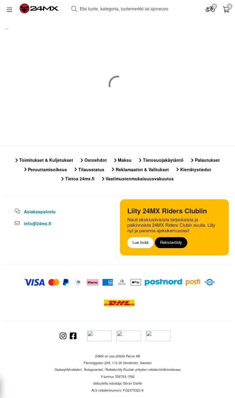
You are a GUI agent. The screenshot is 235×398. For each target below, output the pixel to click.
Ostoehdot (95, 160)
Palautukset (207, 160)
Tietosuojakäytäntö (163, 160)
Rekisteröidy (171, 242)
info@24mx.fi (37, 223)
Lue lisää (140, 242)
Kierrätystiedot (195, 169)
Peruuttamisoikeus (47, 169)
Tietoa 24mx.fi (79, 178)
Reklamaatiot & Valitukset (141, 169)
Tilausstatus (90, 169)
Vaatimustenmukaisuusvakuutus (139, 178)
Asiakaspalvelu (40, 211)
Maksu (124, 160)
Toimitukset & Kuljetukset (45, 160)
